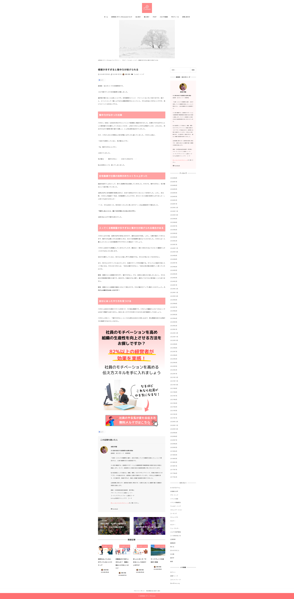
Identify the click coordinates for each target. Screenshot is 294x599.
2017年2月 (173, 477)
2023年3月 (173, 322)
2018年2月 (173, 462)
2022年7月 (173, 351)
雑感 (171, 561)
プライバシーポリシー (139, 591)
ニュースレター (174, 528)
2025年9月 (173, 218)
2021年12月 (174, 377)
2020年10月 (174, 429)
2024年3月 (173, 278)
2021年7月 (173, 396)
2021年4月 (173, 407)
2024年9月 (173, 255)
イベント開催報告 (175, 502)
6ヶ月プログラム (175, 488)
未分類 (172, 554)
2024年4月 (173, 274)
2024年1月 (173, 285)
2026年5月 (173, 189)
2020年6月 (173, 444)
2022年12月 (174, 333)
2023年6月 (173, 311)
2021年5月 (173, 403)
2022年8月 (173, 348)
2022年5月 (173, 359)
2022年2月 (173, 370)
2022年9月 (173, 344)
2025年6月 (173, 230)
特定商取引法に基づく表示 (153, 591)
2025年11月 (174, 211)
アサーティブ (174, 495)
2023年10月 (174, 296)
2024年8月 (173, 259)
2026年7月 (173, 182)
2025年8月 (173, 222)
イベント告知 (174, 499)
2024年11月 (174, 248)
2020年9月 (173, 433)
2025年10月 (174, 215)
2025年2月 (173, 241)
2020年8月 (173, 436)
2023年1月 (173, 329)
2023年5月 (173, 314)
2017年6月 (173, 473)
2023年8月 (173, 303)
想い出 (172, 547)
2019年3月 (173, 455)
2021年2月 (173, 414)
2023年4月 (173, 318)
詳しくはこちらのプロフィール (120, 503)
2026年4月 (173, 193)
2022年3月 (173, 366)
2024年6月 (173, 266)
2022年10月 (174, 340)
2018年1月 (173, 466)
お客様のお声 (174, 491)
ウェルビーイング (139, 74)
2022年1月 (173, 374)
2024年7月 (173, 263)
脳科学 (172, 558)
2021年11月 (174, 381)
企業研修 (172, 539)
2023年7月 (173, 307)
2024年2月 (173, 281)
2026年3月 (173, 196)
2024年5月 (173, 270)
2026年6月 (173, 185)
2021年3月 (173, 410)
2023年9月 (173, 300)
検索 (193, 70)
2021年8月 (173, 392)
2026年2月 (173, 200)
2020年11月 (174, 425)
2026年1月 (173, 204)
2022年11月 (174, 337)
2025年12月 (174, 207)
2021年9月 (173, 388)
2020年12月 (174, 421)
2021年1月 (173, 418)
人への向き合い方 (175, 536)
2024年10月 (174, 252)
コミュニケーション (176, 510)
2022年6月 (173, 355)
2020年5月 (173, 447)
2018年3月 (173, 458)
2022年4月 (173, 362)
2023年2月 (173, 326)
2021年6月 (173, 399)
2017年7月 (173, 469)
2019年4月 (173, 451)
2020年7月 (173, 440)
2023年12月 (174, 289)
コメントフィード (175, 579)
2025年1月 (173, 244)
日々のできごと (174, 550)
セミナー (172, 521)
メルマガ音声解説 (175, 532)
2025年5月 (173, 233)
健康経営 (172, 543)
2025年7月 (173, 226)
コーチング (173, 513)
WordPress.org (175, 583)
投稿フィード (174, 576)
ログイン (172, 572)
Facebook (115, 509)
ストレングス (174, 517)
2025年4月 (173, 237)
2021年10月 (174, 385)
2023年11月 (174, 292)
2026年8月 (173, 178)
